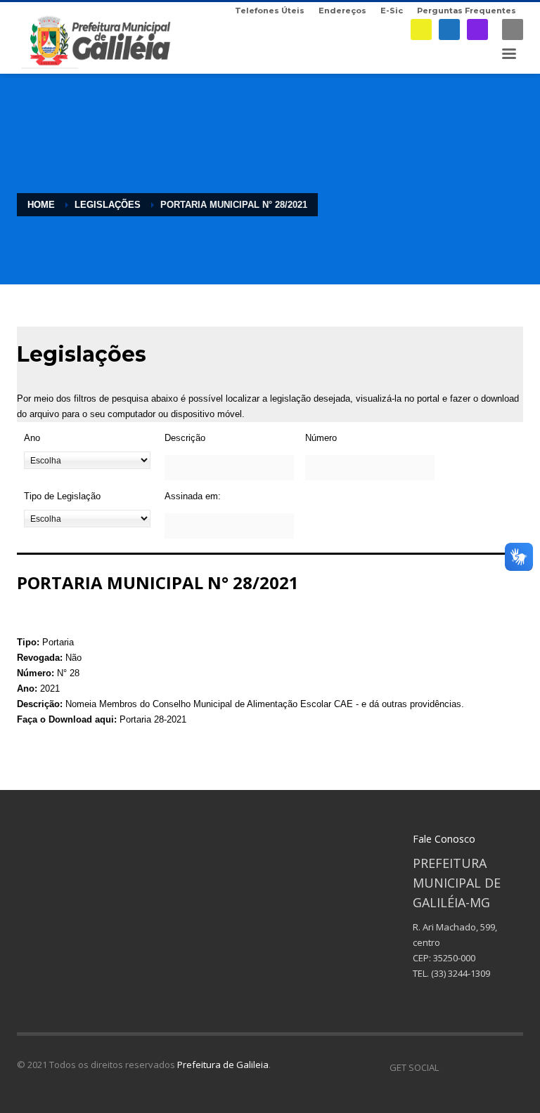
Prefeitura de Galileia (223, 1064)
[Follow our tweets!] (470, 1067)
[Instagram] (477, 29)
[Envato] (512, 1067)
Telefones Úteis (269, 10)
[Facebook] (449, 29)
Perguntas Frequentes (466, 10)
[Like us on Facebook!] (449, 1067)
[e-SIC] (421, 29)
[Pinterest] (491, 1067)
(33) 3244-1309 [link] (460, 973)
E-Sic (391, 10)
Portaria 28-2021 (153, 719)
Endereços (342, 10)
